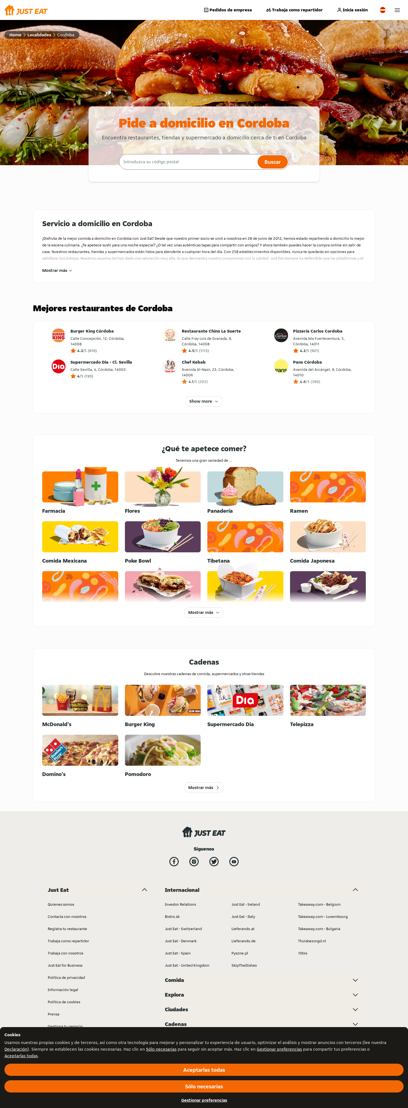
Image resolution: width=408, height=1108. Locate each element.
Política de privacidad (66, 977)
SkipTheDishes (244, 965)
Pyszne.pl (239, 953)
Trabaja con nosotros (65, 953)
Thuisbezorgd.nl (312, 940)
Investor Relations (180, 904)
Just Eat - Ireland (245, 904)
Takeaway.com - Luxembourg (323, 916)
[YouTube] (234, 861)
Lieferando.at (243, 928)
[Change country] (383, 10)
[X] (214, 861)
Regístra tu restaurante (67, 928)
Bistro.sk (172, 916)
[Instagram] (194, 861)
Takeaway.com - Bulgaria (319, 928)
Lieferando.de (243, 940)
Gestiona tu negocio (65, 1026)
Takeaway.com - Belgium (319, 904)
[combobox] (188, 162)
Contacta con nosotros (67, 916)
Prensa (53, 1014)
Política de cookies (64, 1001)
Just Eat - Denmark (181, 940)
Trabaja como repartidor (297, 10)
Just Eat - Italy (243, 916)
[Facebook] (174, 861)
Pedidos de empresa (231, 10)
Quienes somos (61, 904)
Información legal (63, 989)
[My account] (397, 10)
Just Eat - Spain (178, 953)
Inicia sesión (355, 10)
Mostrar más (54, 270)
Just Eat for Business (65, 965)
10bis (302, 953)
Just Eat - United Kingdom (187, 965)
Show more (200, 401)
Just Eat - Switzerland (183, 928)
